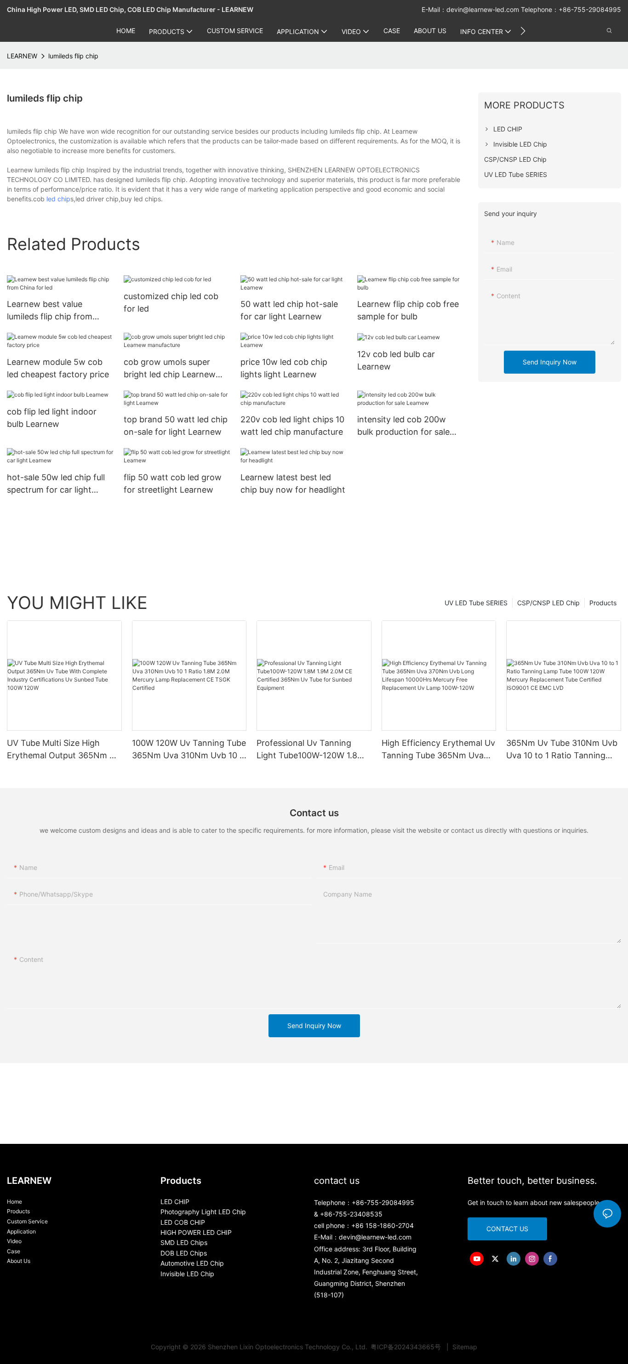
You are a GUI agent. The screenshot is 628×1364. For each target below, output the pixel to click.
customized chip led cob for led (171, 302)
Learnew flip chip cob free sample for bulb (408, 310)
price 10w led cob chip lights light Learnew (283, 368)
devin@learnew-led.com (483, 9)
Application (21, 1231)
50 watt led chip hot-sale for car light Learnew (289, 310)
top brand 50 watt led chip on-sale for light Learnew (176, 426)
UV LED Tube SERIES (476, 603)
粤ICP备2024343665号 (407, 1347)
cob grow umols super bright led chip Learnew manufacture (170, 369)
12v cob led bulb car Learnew (396, 360)
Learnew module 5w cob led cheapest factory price (58, 368)
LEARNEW (22, 56)
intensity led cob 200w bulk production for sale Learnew (403, 426)
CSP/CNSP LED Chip (548, 603)
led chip (58, 199)
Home (14, 1201)
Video (14, 1241)
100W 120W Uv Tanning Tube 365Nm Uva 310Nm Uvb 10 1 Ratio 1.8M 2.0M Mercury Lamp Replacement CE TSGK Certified (189, 750)
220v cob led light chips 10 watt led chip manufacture (292, 426)
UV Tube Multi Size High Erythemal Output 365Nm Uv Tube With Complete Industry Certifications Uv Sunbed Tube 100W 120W (64, 750)
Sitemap (464, 1347)
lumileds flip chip (73, 56)
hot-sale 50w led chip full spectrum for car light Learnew (56, 484)
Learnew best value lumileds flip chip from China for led (49, 311)
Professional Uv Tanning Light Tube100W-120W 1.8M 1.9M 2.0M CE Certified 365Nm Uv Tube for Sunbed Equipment (311, 750)
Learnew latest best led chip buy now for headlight (292, 483)
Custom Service (27, 1221)
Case (13, 1251)
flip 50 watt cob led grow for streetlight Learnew (173, 483)
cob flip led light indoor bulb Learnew (52, 418)
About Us (18, 1260)
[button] (522, 31)
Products (603, 603)
